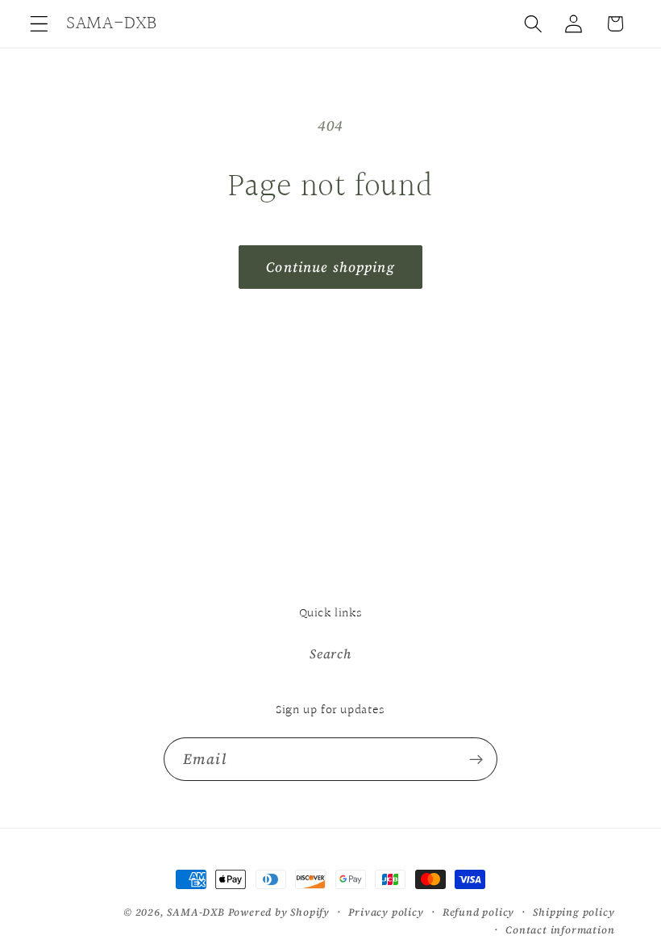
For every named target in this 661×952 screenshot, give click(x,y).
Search (330, 653)
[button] (39, 23)
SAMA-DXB (195, 912)
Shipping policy (573, 912)
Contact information (559, 930)
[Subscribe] (476, 759)
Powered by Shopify (279, 912)
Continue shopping (330, 267)
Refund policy (478, 912)
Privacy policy (385, 912)
